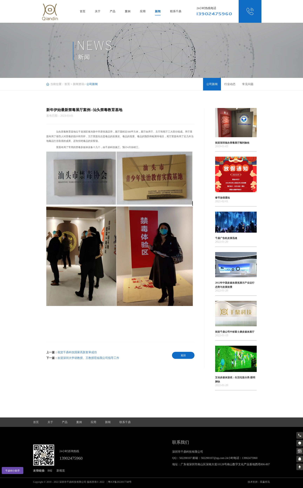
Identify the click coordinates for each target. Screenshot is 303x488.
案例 (127, 11)
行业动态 (229, 84)
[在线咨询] (299, 443)
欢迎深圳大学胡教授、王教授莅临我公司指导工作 (88, 357)
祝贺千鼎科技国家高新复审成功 (77, 352)
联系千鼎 (175, 11)
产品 (112, 11)
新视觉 (60, 470)
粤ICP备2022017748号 (120, 482)
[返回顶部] (299, 466)
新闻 (158, 11)
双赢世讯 (265, 482)
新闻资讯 (78, 84)
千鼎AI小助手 (12, 470)
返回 (183, 355)
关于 (97, 11)
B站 (50, 470)
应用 (143, 11)
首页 (82, 11)
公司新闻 (212, 84)
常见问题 (247, 84)
